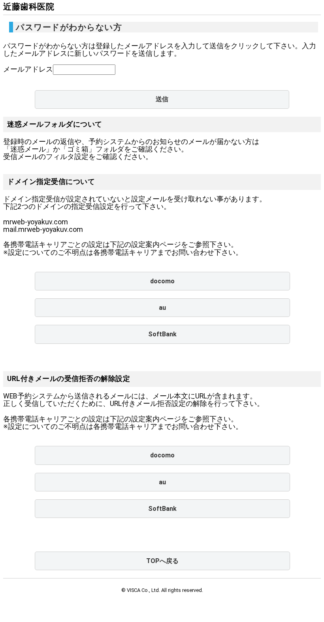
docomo (162, 281)
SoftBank (162, 334)
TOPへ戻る (162, 561)
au (162, 307)
